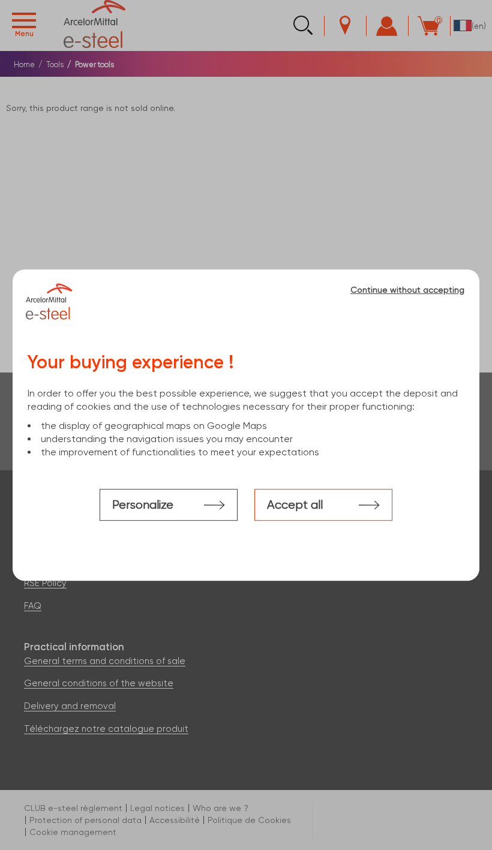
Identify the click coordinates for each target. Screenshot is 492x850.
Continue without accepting (407, 290)
